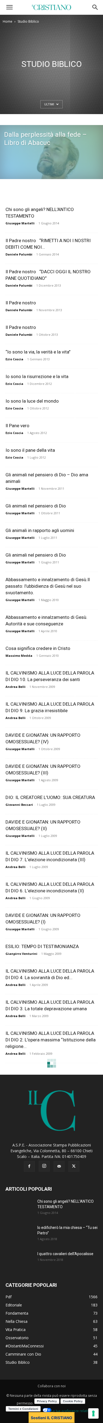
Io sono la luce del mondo (32, 401)
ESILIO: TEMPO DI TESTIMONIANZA (42, 946)
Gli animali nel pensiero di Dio (35, 506)
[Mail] (59, 1166)
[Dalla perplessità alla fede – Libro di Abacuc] (51, 177)
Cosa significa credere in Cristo (37, 648)
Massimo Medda (18, 655)
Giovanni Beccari (19, 805)
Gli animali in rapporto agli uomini (39, 530)
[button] (9, 7)
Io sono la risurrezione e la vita (36, 376)
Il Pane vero (17, 425)
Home (7, 21)
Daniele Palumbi (18, 254)
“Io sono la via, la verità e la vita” (38, 352)
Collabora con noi (52, 1386)
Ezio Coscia (14, 359)
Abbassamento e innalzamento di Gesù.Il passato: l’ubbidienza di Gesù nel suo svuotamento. (47, 586)
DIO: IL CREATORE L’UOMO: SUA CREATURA (50, 797)
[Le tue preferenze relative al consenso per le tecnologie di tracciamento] (93, 1413)
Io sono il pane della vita (30, 450)
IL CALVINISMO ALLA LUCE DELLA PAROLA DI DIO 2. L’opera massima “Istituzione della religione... (50, 1039)
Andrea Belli (15, 687)
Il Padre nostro (20, 302)
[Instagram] (44, 1166)
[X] (73, 1166)
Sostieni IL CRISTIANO (51, 1417)
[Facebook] (29, 1166)
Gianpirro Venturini (21, 954)
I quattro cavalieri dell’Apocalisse (65, 1254)
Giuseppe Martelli (20, 223)
